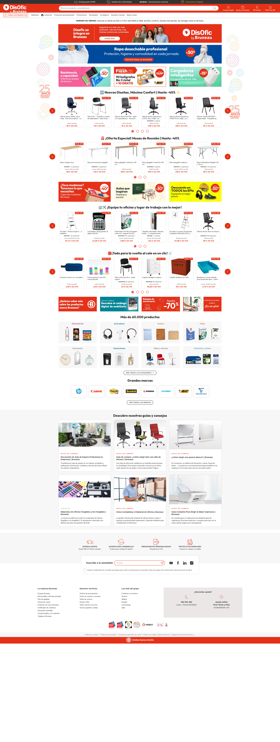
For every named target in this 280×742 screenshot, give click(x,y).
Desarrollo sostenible (45, 610)
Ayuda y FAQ (84, 602)
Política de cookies (91, 635)
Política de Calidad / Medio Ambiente (156, 635)
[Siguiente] (228, 111)
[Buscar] (214, 8)
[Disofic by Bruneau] (140, 33)
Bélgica (124, 599)
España (124, 602)
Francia (124, 596)
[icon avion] (162, 563)
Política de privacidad (108, 635)
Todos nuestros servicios (88, 605)
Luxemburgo (126, 605)
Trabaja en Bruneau (45, 616)
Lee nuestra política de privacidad (16, 724)
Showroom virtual (44, 602)
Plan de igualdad (43, 599)
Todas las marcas (86, 599)
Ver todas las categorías (138, 373)
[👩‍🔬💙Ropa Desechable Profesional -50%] (140, 54)
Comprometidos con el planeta (48, 613)
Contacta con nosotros (130, 593)
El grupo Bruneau (44, 593)
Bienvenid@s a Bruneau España (49, 596)
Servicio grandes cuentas (89, 608)
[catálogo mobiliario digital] (119, 304)
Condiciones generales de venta (129, 635)
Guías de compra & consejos (90, 596)
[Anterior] (52, 111)
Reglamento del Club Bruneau (182, 635)
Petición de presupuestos (89, 593)
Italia (123, 608)
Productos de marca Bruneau (48, 605)
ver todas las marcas (140, 402)
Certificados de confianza (47, 608)
